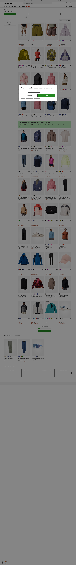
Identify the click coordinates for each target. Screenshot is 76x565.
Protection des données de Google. (34, 92)
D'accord (47, 95)
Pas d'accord (29, 95)
